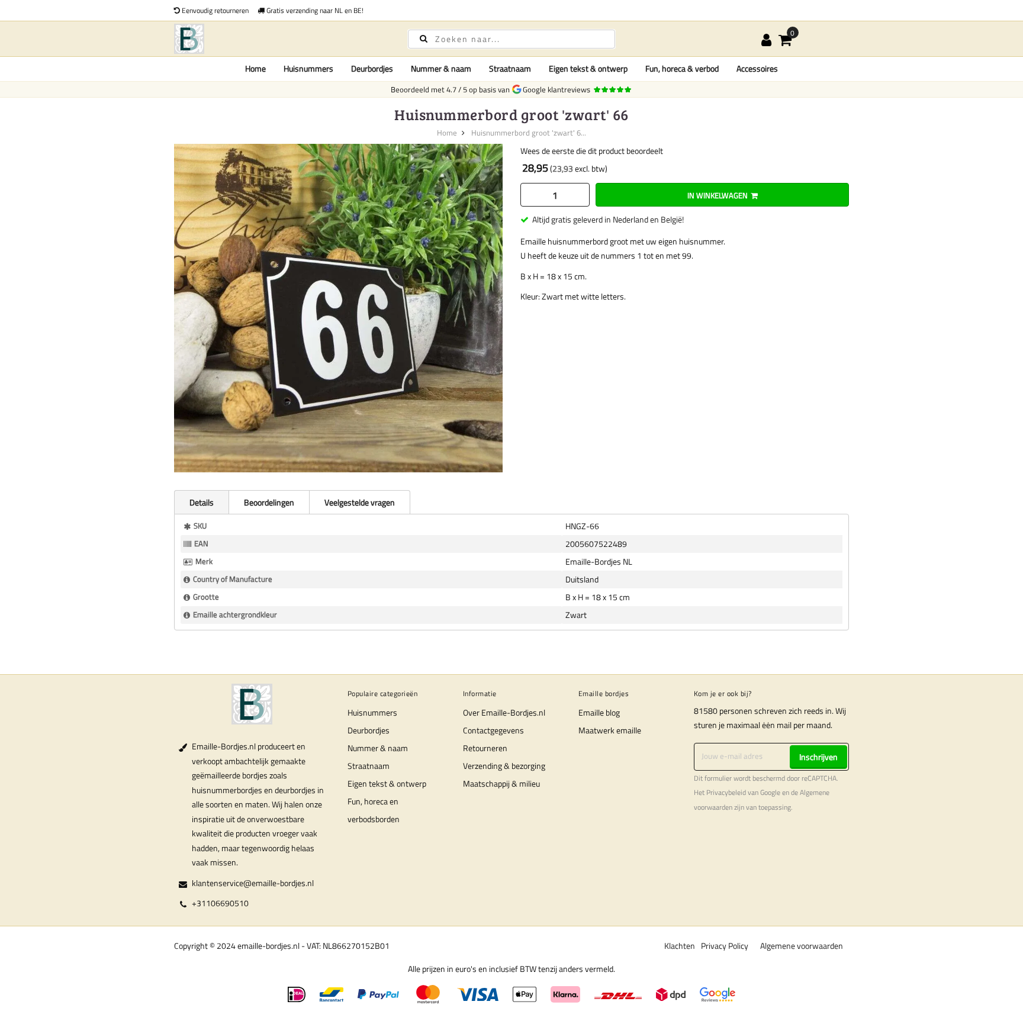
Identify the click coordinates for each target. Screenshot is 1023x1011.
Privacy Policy (724, 945)
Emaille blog (599, 712)
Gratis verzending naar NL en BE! (314, 10)
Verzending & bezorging (504, 765)
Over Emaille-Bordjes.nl (504, 712)
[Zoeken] (423, 38)
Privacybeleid (726, 792)
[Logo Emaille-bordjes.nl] (280, 39)
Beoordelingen (269, 502)
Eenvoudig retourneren (214, 10)
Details (201, 502)
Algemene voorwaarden (801, 945)
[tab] (201, 502)
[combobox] (511, 39)
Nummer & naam (378, 748)
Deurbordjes (369, 730)
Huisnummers (372, 712)
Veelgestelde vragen (359, 502)
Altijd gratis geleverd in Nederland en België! (608, 219)
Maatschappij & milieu (501, 783)
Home (255, 68)
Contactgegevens (493, 730)
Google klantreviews (558, 89)
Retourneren (485, 748)
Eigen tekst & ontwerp (387, 783)
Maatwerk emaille (609, 730)
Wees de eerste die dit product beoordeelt (591, 150)
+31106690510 (220, 903)
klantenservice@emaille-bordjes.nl (253, 883)
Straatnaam (369, 765)
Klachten (679, 945)
